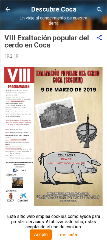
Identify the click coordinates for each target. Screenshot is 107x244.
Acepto (41, 234)
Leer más (67, 234)
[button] (99, 38)
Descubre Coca (53, 9)
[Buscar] (99, 10)
